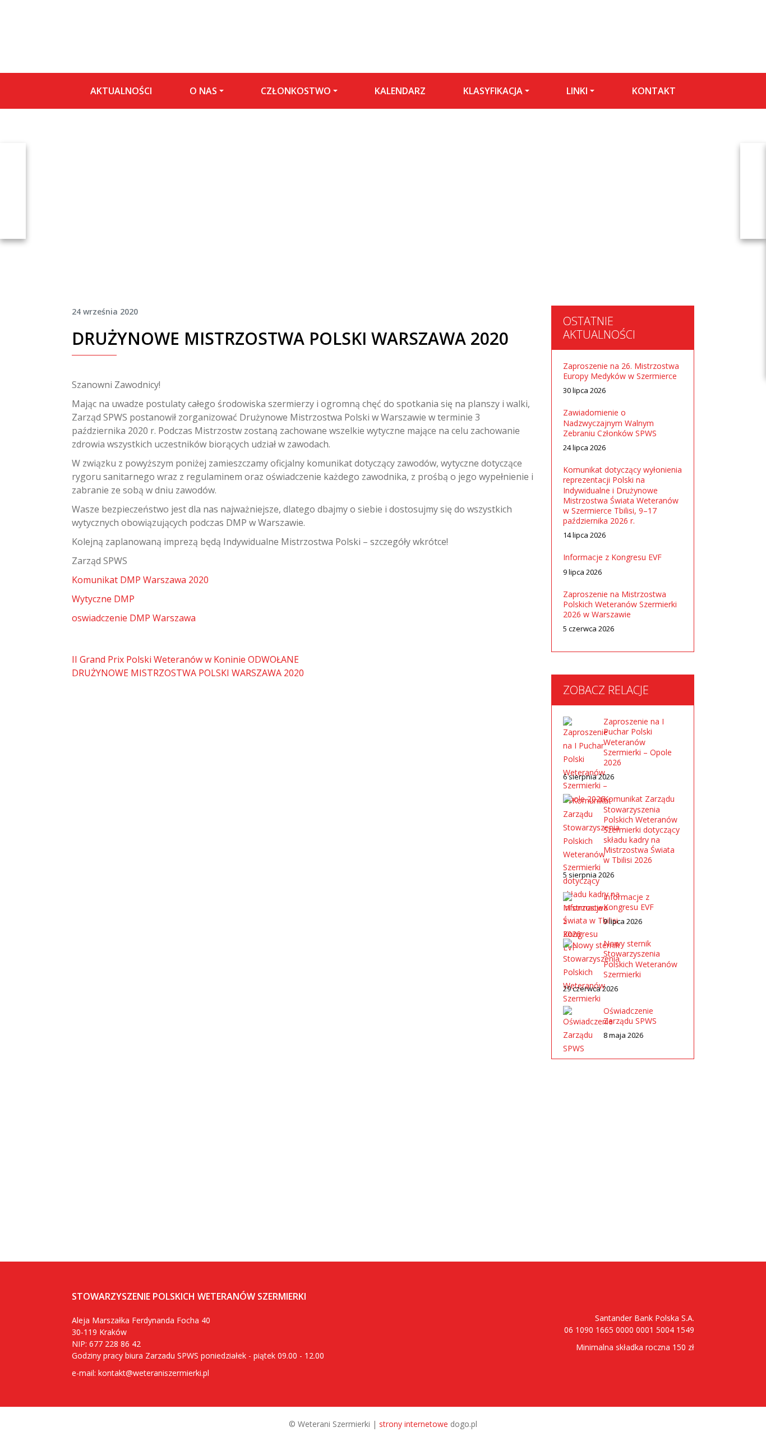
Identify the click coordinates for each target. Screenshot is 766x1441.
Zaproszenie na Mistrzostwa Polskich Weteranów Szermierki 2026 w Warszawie (620, 604)
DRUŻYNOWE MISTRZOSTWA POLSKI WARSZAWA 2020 (188, 673)
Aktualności (121, 91)
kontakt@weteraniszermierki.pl (153, 1373)
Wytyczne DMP (103, 599)
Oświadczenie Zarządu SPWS (630, 1016)
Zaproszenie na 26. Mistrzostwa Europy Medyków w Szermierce (621, 371)
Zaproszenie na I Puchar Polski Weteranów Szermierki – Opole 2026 (637, 742)
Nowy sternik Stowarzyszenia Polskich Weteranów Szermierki (640, 959)
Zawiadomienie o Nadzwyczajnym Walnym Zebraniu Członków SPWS (610, 423)
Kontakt (654, 91)
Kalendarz (400, 91)
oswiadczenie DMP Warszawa (134, 618)
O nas (203, 91)
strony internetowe (413, 1424)
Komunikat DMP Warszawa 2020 (140, 580)
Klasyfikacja (493, 91)
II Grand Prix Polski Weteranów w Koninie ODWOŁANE (185, 659)
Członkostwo (296, 91)
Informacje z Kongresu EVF (612, 557)
